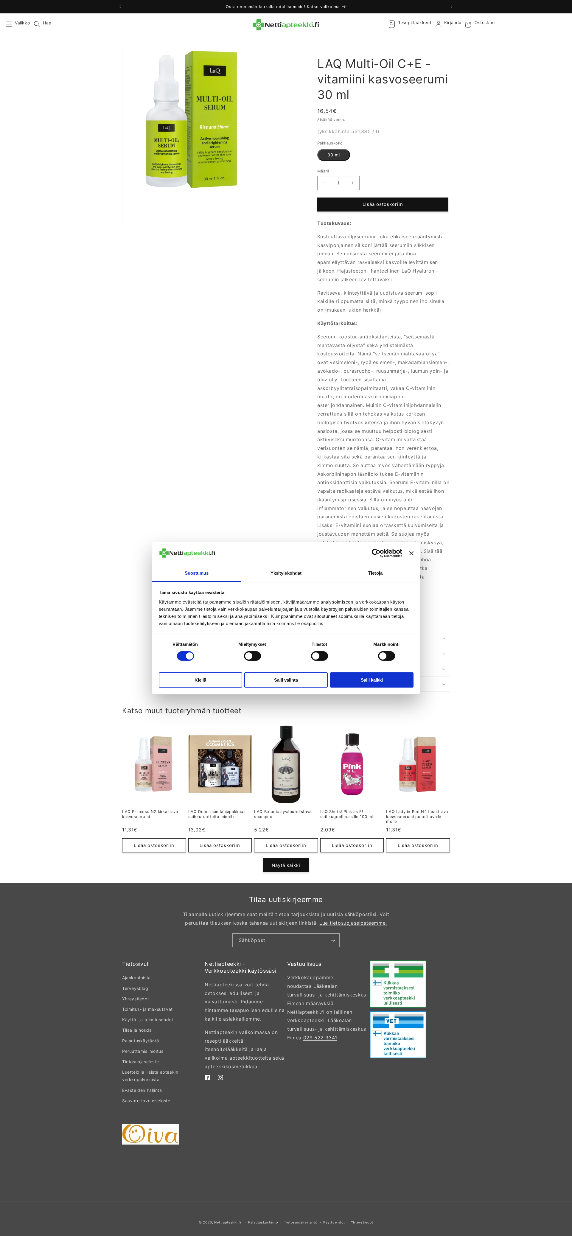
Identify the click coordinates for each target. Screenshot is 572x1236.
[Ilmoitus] (451, 6)
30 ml (333, 154)
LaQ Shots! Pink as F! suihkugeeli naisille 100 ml (346, 814)
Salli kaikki (372, 679)
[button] (12, 24)
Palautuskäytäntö (140, 1040)
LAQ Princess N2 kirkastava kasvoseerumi (150, 814)
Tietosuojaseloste (140, 1061)
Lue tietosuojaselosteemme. (353, 923)
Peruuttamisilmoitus (142, 1051)
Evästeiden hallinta (142, 1090)
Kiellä (200, 679)
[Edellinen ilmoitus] (120, 6)
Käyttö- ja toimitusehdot (147, 1019)
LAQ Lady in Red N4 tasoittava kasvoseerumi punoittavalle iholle (417, 816)
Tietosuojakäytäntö (301, 1222)
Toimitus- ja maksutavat (147, 1009)
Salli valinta (286, 679)
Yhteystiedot (135, 998)
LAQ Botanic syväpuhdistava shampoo (283, 814)
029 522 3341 (320, 1038)
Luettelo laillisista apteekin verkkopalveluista (150, 1075)
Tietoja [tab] (375, 572)
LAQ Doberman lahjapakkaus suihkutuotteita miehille (217, 814)
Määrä (323, 171)
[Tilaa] (332, 940)
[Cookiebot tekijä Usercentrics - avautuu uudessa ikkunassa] (376, 553)
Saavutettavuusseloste (146, 1100)
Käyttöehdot (334, 1222)
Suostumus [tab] (197, 572)
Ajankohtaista (136, 977)
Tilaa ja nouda (137, 1030)
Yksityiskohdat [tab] (286, 572)
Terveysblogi (135, 988)
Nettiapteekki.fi (227, 1222)
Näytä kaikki (286, 865)
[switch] (252, 656)
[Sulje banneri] (411, 553)
